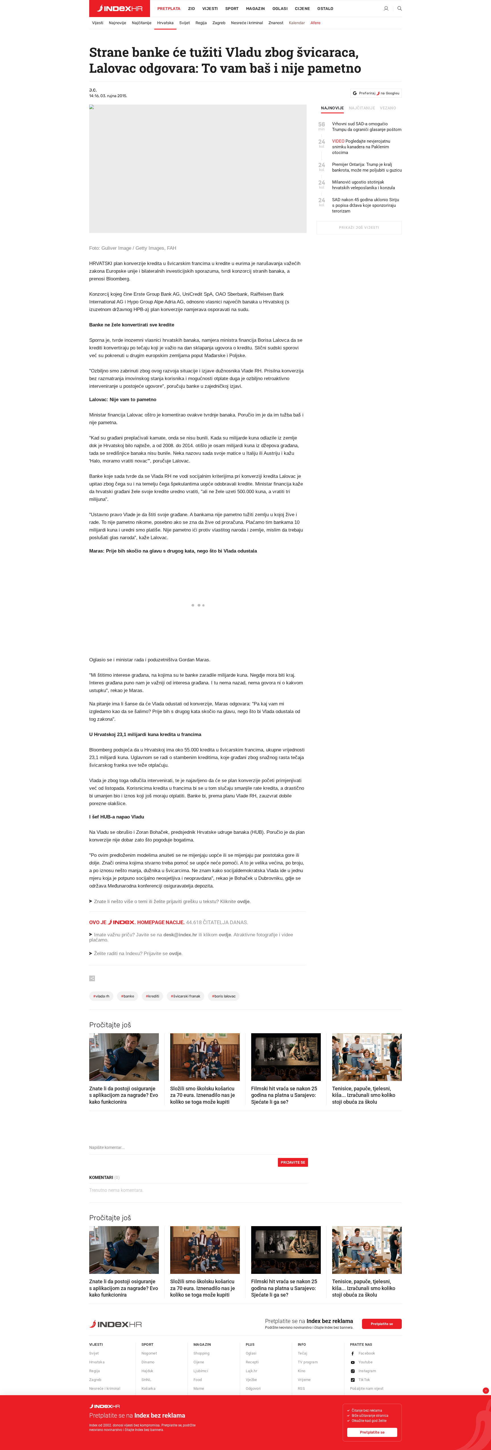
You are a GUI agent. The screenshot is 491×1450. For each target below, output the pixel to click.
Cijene (302, 8)
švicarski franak (185, 996)
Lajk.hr (251, 1371)
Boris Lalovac (224, 996)
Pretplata (169, 8)
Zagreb (219, 22)
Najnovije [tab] (332, 108)
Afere (316, 22)
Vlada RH (101, 996)
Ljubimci (201, 1371)
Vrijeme (304, 1380)
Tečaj (302, 1353)
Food (198, 1380)
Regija (201, 22)
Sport (232, 8)
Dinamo (148, 1362)
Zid (191, 8)
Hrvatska (165, 22)
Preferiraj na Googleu (379, 93)
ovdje (225, 935)
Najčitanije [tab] (362, 108)
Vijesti (210, 8)
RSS (301, 1388)
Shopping (201, 1353)
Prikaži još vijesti (359, 228)
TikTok (364, 1380)
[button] (96, 1055)
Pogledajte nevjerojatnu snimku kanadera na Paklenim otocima (361, 147)
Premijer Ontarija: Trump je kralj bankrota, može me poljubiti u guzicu (367, 167)
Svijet (184, 22)
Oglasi (280, 8)
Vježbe (251, 1380)
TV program (308, 1362)
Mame (199, 1388)
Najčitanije (141, 22)
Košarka (149, 1388)
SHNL (146, 1380)
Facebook (367, 1353)
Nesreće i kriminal (247, 22)
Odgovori (253, 1388)
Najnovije (117, 22)
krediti (152, 996)
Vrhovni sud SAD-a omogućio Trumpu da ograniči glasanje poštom (366, 126)
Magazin (202, 1344)
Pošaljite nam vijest (367, 1388)
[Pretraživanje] (397, 8)
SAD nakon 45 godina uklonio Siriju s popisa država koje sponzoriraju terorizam (365, 205)
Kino (301, 1371)
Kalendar (297, 22)
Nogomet (149, 1353)
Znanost (276, 22)
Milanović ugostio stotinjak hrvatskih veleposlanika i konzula (363, 185)
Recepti (252, 1362)
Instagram (367, 1371)
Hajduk (147, 1371)
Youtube (366, 1362)
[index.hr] (119, 8)
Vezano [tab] (388, 108)
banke (127, 996)
